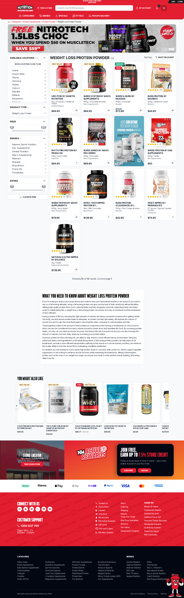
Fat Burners (50, 562)
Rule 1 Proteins (132, 573)
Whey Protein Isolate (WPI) (109, 576)
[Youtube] (31, 509)
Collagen (21, 573)
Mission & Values (151, 506)
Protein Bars (77, 576)
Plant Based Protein (80, 573)
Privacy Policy (152, 594)
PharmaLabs (152, 565)
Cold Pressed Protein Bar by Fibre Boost (30, 427)
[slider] (12, 131)
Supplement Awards (152, 510)
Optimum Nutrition (133, 565)
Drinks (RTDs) (23, 579)
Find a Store (104, 507)
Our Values (125, 527)
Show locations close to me (28, 64)
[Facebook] (19, 509)
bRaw (149, 562)
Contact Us (103, 503)
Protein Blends (78, 567)
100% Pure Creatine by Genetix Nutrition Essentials (57, 428)
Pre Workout (77, 579)
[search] (130, 8)
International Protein (155, 570)
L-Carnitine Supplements (55, 576)
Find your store (32, 464)
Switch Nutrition (153, 576)
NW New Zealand (105, 532)
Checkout (103, 514)
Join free (128, 470)
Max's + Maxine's (154, 567)
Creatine (20, 576)
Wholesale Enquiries (152, 524)
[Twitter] (37, 509)
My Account (104, 517)
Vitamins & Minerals (106, 570)
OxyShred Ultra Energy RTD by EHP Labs (145, 427)
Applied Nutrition (133, 576)
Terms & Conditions (137, 594)
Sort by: (148, 57)
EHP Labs (130, 570)
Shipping (124, 510)
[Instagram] (25, 509)
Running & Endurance (107, 562)
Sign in (144, 470)
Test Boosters (104, 565)
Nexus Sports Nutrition (156, 573)
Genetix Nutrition (133, 562)
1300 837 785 (30, 525)
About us (124, 524)
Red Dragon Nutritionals (157, 579)
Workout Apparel (105, 567)
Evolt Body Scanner (152, 527)
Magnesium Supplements (55, 579)
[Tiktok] (50, 509)
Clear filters (29, 197)
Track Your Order (128, 517)
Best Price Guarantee (129, 520)
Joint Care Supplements (55, 573)
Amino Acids (22, 562)
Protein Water (78, 570)
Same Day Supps (151, 531)
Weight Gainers (104, 573)
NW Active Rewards (106, 521)
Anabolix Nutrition (133, 567)
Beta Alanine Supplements (28, 567)
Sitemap (164, 594)
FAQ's (123, 503)
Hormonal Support (52, 570)
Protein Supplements (31, 22)
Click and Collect (106, 528)
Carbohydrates (23, 570)
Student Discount (151, 513)
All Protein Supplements (82, 562)
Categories (16, 22)
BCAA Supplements (25, 565)
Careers (101, 510)
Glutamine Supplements (55, 565)
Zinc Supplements (105, 579)
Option (23, 419)
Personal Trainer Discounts (155, 520)
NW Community (150, 534)
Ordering (124, 507)
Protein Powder (48, 22)
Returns (124, 514)
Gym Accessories (52, 567)
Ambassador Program (130, 531)
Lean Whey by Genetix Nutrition (115, 427)
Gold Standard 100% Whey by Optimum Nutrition (88, 427)
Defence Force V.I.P (152, 517)
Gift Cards (103, 524)
